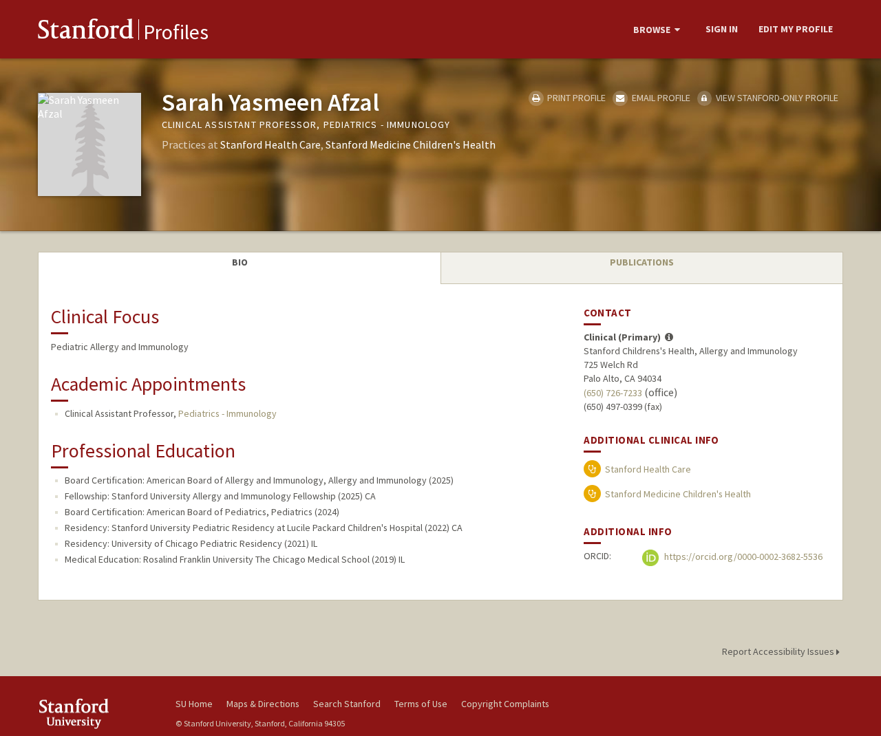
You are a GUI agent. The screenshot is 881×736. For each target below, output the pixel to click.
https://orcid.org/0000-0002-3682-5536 (742, 556)
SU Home (194, 703)
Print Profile (575, 97)
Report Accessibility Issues (779, 651)
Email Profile (660, 97)
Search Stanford (347, 703)
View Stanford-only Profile (776, 97)
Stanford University (96, 713)
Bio (240, 262)
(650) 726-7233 (613, 393)
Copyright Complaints (505, 703)
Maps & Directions (262, 703)
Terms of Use (420, 703)
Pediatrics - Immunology (227, 413)
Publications (642, 262)
